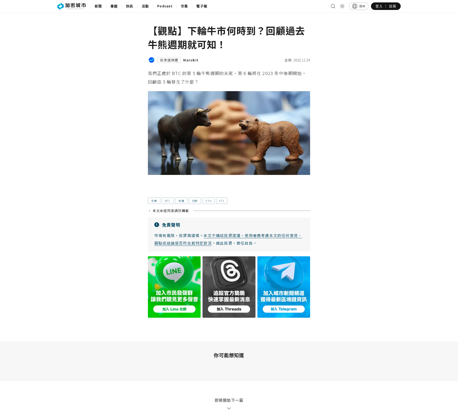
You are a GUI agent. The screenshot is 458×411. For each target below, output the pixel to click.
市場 (181, 201)
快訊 (129, 6)
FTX (221, 201)
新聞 (98, 6)
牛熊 (154, 201)
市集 (184, 6)
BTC (168, 201)
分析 (195, 201)
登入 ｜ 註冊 (385, 6)
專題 (114, 6)
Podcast (164, 6)
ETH (208, 201)
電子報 (201, 6)
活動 (145, 6)
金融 (288, 60)
